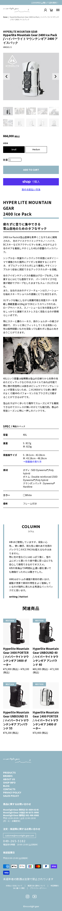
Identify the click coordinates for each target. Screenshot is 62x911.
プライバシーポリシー (38, 888)
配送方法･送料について (36, 885)
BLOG (6, 785)
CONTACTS (9, 789)
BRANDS (8, 775)
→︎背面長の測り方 (32, 461)
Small (13, 149)
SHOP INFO (9, 782)
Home (5, 17)
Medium (36, 149)
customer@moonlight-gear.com (19, 835)
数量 (5, 159)
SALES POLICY (11, 795)
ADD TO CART (31, 170)
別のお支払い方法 (31, 189)
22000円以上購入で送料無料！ (45, 2)
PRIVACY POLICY (12, 792)
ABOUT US (9, 779)
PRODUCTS (9, 772)
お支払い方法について (14, 885)
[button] (6, 76)
